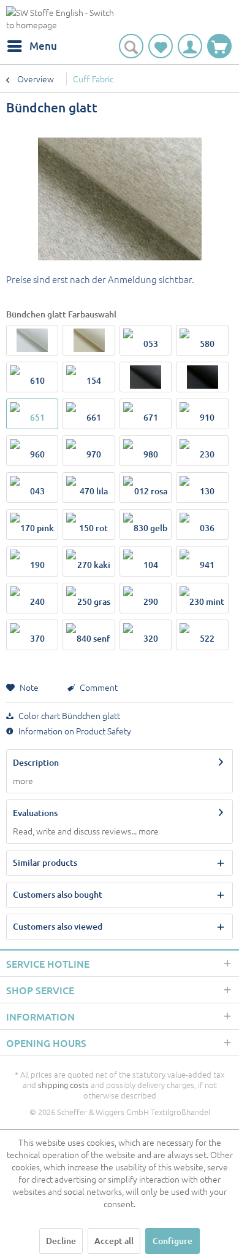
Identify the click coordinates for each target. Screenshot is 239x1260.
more (23, 780)
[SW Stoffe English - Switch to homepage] (63, 20)
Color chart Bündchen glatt (68, 715)
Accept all (114, 1240)
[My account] (190, 46)
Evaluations (35, 813)
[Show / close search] (131, 46)
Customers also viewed (57, 926)
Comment (98, 687)
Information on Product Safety (74, 731)
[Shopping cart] (219, 46)
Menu (43, 46)
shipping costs (63, 1085)
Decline (61, 1240)
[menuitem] (31, 46)
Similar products (45, 862)
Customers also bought (57, 894)
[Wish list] (160, 46)
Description (36, 762)
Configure (172, 1240)
